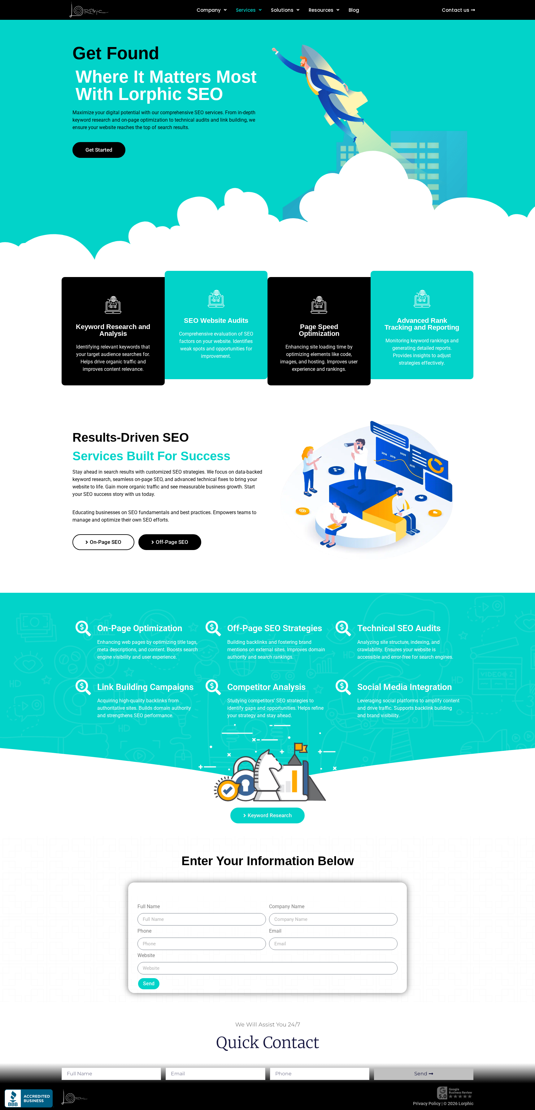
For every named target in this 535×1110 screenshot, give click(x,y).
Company (209, 10)
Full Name (148, 906)
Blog (354, 10)
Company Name (286, 906)
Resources (321, 10)
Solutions (282, 10)
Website (146, 955)
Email (275, 931)
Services (246, 10)
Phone (144, 931)
